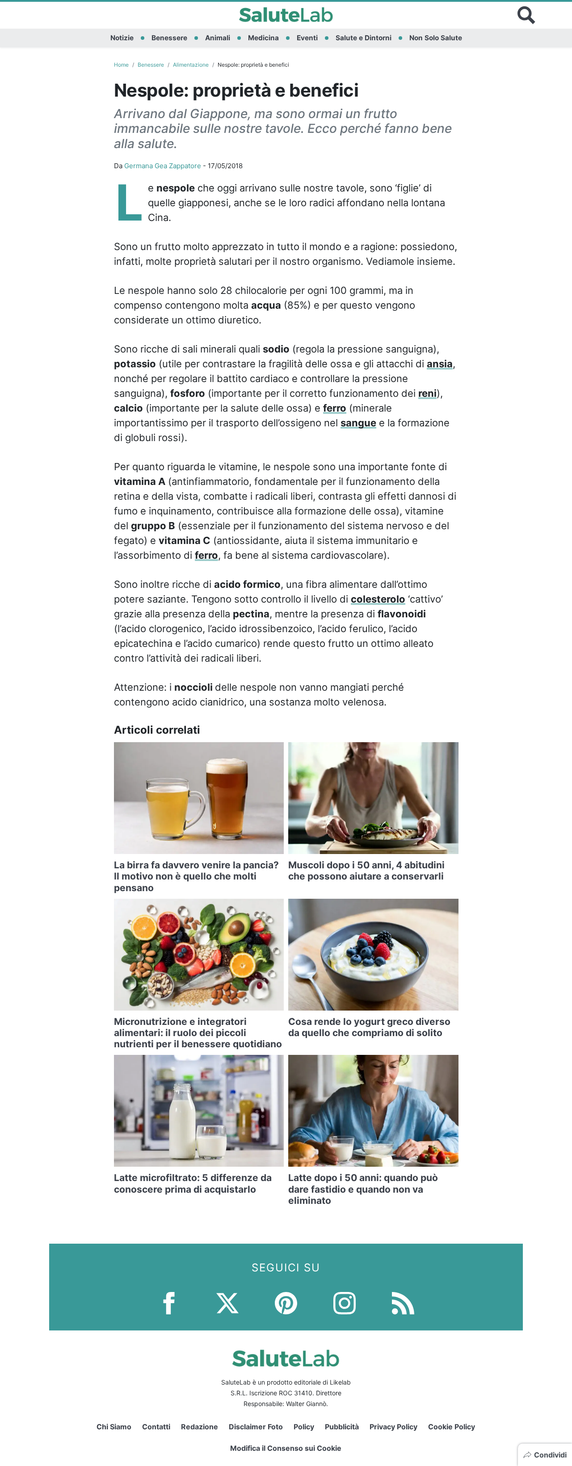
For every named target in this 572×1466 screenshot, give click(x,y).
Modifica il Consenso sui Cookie (285, 1448)
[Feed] (403, 1302)
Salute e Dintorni (363, 38)
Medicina (263, 38)
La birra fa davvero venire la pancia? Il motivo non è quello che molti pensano (196, 876)
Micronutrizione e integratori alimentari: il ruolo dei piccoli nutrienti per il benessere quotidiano (198, 1033)
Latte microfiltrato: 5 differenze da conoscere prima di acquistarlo (193, 1183)
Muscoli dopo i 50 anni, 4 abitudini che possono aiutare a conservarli (366, 870)
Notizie (122, 38)
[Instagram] (344, 1302)
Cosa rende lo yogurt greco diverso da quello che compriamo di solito (369, 1027)
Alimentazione (191, 64)
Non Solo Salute (435, 38)
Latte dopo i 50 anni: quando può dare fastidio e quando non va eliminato (363, 1189)
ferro (334, 408)
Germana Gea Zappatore (162, 165)
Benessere (169, 38)
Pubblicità (342, 1426)
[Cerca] (526, 15)
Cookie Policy (451, 1426)
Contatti (156, 1426)
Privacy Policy (393, 1426)
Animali (217, 38)
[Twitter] (227, 1302)
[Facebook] (169, 1302)
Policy (304, 1426)
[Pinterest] (286, 1302)
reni (427, 393)
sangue (358, 423)
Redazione (199, 1426)
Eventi (307, 38)
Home (121, 64)
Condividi (550, 1454)
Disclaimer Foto (256, 1426)
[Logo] (286, 15)
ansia (440, 364)
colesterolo (378, 599)
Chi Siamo (114, 1426)
